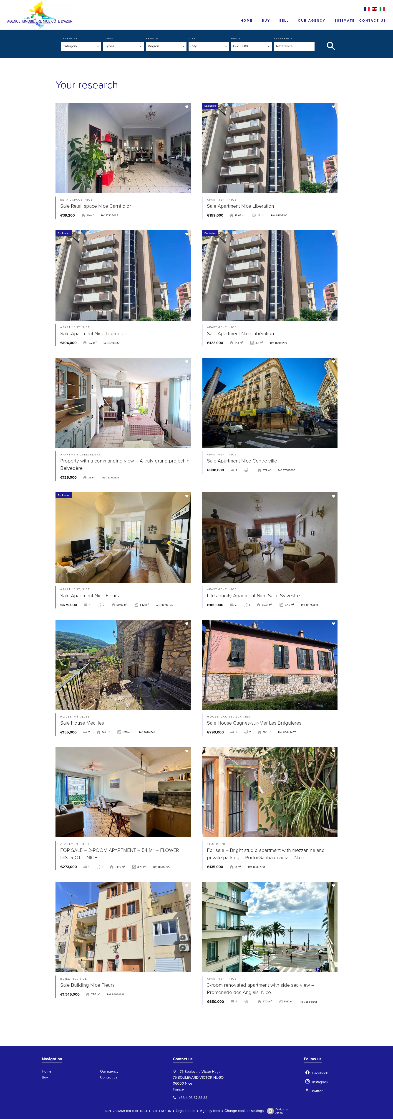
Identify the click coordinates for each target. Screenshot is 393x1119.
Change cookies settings (244, 1111)
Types (108, 38)
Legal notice (185, 1111)
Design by (281, 1111)
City (192, 38)
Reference (283, 38)
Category (69, 38)
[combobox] (81, 46)
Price (236, 38)
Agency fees (210, 1111)
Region (152, 38)
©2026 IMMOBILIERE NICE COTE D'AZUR (138, 1111)
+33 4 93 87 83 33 (193, 1098)
